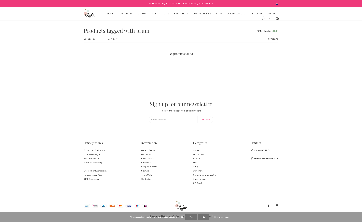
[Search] (270, 18)
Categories (89, 38)
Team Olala (146, 175)
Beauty (142, 13)
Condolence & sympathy (207, 13)
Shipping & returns (150, 166)
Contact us (146, 179)
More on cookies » (221, 217)
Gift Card (256, 13)
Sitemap (145, 171)
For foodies (125, 13)
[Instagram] (277, 206)
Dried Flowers (236, 13)
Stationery (181, 13)
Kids (154, 13)
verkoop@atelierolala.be (266, 158)
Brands (271, 13)
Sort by (111, 38)
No (203, 217)
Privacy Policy (147, 158)
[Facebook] (268, 206)
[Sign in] (263, 18)
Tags (267, 31)
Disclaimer (146, 154)
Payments (146, 162)
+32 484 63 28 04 (262, 150)
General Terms (148, 150)
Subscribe (205, 119)
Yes (191, 217)
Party (165, 13)
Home (110, 13)
